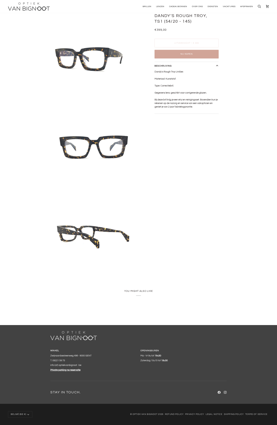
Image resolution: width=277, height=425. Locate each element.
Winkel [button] (54, 350)
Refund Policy (174, 414)
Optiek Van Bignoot (145, 414)
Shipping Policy (234, 414)
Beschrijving (163, 66)
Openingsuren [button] (149, 350)
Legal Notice (214, 414)
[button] (147, 6)
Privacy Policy (194, 414)
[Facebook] (219, 392)
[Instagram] (225, 392)
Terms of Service (256, 414)
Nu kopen (186, 54)
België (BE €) (18, 414)
